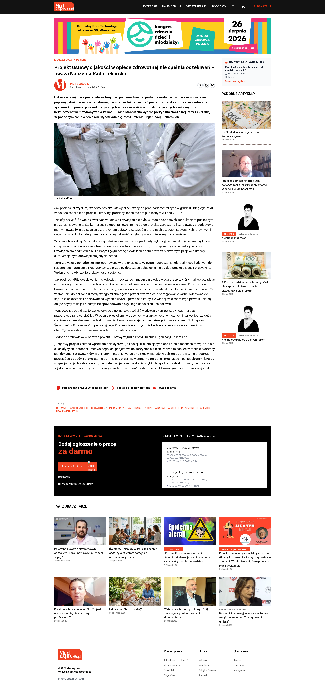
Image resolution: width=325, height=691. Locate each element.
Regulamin (64, 477)
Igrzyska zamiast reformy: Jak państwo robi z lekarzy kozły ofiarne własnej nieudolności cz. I (244, 185)
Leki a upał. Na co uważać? (126, 609)
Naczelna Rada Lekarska (160, 408)
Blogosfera (169, 675)
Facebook (239, 665)
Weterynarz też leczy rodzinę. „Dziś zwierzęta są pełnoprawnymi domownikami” (186, 613)
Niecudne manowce (234, 238)
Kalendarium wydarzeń (176, 660)
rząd (75, 411)
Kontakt (203, 675)
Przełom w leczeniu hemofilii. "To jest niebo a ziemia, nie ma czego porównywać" (77, 613)
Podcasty (219, 6)
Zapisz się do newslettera (133, 387)
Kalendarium (171, 6)
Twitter (238, 660)
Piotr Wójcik (79, 83)
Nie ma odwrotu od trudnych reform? (245, 339)
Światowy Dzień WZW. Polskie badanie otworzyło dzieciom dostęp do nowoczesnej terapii (133, 553)
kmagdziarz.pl (78, 679)
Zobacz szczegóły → (235, 81)
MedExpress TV (196, 6)
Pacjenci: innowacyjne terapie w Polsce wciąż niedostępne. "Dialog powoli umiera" (243, 617)
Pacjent (81, 59)
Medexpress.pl (63, 59)
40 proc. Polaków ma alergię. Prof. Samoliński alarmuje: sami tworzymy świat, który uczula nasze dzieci (187, 557)
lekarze (138, 408)
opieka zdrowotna (119, 408)
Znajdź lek (169, 670)
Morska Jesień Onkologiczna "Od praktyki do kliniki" (244, 69)
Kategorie (150, 6)
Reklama (203, 660)
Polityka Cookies (207, 670)
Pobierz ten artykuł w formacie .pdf (85, 387)
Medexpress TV (172, 665)
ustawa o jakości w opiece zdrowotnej (80, 408)
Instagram (239, 670)
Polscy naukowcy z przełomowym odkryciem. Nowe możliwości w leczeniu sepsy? (79, 553)
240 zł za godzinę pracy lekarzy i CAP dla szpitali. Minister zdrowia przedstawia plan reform (245, 286)
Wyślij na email (168, 387)
